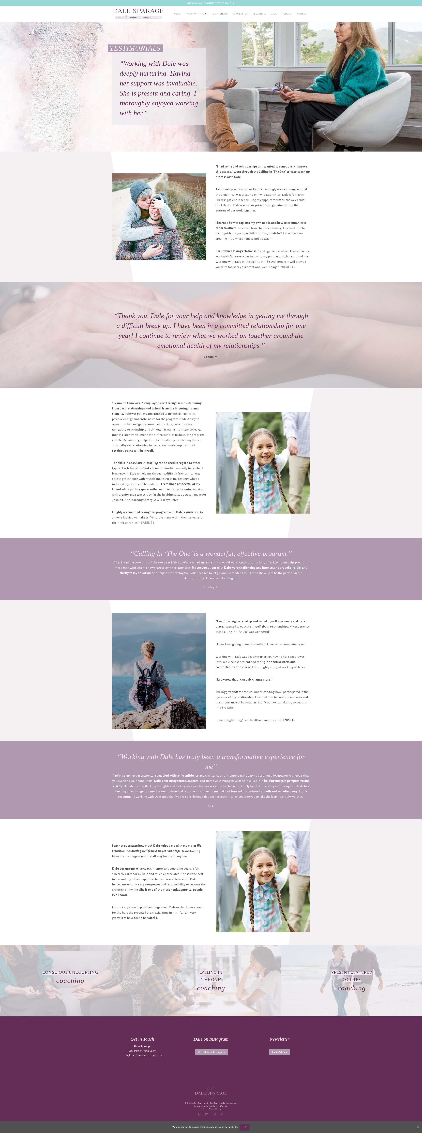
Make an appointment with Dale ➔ (211, 3)
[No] (418, 1127)
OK (245, 1127)
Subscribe (279, 1051)
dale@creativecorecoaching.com (142, 1055)
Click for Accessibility (211, 1109)
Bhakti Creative (221, 1106)
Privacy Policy (199, 1106)
